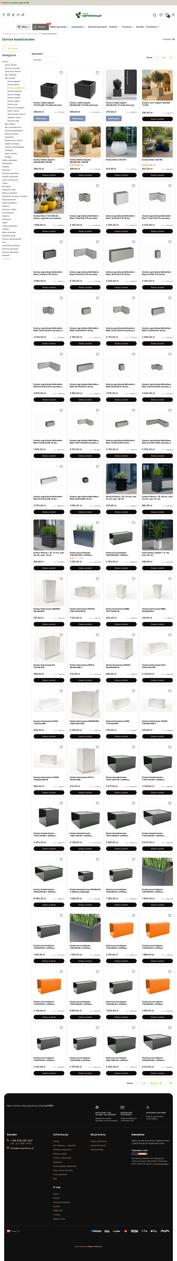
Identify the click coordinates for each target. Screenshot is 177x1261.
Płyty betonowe (9, 199)
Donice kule (12, 104)
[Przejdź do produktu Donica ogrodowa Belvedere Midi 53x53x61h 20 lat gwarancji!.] (121, 366)
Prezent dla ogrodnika (11, 239)
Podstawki (9, 137)
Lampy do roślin (9, 189)
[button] (61, 73)
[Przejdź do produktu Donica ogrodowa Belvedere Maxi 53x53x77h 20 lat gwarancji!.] (157, 254)
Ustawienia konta (98, 1145)
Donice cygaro (13, 101)
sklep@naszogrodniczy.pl (22, 1148)
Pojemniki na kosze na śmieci (14, 196)
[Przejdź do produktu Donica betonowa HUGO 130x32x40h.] (48, 703)
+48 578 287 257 (21, 1140)
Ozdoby (5, 229)
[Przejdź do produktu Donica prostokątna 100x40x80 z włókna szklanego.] (157, 871)
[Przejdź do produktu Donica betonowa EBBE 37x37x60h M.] (121, 591)
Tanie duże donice (13, 71)
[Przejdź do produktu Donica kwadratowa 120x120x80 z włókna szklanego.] (48, 815)
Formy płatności (60, 1174)
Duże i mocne (13, 111)
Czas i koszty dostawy (63, 1170)
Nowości (6, 255)
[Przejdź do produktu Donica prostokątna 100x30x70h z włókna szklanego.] (85, 535)
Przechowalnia (97, 1149)
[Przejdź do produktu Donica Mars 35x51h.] (121, 142)
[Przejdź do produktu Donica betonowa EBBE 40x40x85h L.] (157, 591)
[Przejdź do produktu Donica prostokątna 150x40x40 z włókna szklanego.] (121, 984)
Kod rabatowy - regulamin (64, 1145)
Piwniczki (6, 170)
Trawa (4, 183)
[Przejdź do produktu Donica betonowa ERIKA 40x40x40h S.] (85, 647)
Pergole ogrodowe (10, 176)
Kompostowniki (8, 236)
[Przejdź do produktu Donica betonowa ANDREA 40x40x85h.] (48, 591)
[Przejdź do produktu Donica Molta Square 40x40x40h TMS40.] (48, 142)
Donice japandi (13, 81)
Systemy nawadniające (14, 147)
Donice (22, 34)
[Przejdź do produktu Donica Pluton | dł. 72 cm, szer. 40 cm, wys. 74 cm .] (48, 535)
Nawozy (5, 206)
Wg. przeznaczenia (13, 127)
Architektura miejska (11, 245)
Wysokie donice (14, 117)
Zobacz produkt (157, 119)
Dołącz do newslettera (142, 1154)
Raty (55, 1178)
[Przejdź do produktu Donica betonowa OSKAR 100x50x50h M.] (48, 759)
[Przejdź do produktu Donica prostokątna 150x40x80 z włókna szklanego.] (157, 984)
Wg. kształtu (33, 34)
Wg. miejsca (10, 124)
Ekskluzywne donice (13, 140)
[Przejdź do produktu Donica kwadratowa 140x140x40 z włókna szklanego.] (85, 815)
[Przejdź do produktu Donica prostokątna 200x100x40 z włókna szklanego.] (121, 1040)
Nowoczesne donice (16, 114)
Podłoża (5, 167)
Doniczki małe (13, 121)
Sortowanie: (37, 54)
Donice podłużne (14, 91)
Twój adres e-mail (139, 1150)
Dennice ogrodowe (10, 252)
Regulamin (57, 1162)
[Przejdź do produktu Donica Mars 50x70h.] (157, 142)
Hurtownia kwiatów (61, 1202)
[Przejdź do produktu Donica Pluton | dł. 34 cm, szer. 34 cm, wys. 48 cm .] (121, 478)
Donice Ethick (11, 65)
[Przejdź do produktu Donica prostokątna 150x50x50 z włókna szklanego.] (48, 1040)
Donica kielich (13, 84)
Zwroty (56, 1141)
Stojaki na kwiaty (12, 144)
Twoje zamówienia (99, 1141)
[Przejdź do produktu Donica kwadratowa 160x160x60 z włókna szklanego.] (157, 815)
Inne (4, 242)
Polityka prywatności (62, 1149)
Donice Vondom (11, 134)
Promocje (6, 258)
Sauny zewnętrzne (10, 180)
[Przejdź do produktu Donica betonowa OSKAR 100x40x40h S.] (157, 703)
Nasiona (5, 216)
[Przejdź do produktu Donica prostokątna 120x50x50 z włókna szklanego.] (157, 927)
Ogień (4, 222)
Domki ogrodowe (9, 203)
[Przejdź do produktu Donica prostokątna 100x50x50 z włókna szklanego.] (48, 927)
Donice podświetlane (14, 130)
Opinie (56, 1194)
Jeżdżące (9, 150)
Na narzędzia (7, 213)
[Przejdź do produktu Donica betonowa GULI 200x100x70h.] (157, 647)
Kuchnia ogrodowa (10, 249)
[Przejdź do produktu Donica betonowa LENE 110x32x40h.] (121, 703)
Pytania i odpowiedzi (62, 1158)
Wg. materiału (10, 75)
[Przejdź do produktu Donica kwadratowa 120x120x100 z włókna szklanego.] (121, 759)
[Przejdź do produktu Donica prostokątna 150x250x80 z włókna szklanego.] (85, 984)
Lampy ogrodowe (9, 226)
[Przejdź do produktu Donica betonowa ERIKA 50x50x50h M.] (121, 647)
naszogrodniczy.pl (9, 34)
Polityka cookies (60, 1154)
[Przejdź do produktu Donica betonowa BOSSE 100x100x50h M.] (85, 591)
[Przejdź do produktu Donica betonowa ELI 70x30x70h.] (48, 647)
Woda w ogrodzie (9, 193)
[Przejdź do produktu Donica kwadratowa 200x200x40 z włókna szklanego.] (48, 871)
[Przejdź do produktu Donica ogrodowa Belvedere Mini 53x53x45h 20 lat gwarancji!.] (85, 478)
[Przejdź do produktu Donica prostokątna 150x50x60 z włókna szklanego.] (85, 1040)
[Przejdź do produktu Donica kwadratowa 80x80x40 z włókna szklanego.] (85, 871)
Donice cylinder (14, 98)
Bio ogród (6, 186)
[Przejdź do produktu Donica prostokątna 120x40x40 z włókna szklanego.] (85, 927)
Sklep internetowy (88, 1246)
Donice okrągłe (13, 94)
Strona (149, 57)
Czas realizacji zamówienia (64, 1166)
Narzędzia (6, 219)
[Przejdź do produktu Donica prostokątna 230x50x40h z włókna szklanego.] (121, 535)
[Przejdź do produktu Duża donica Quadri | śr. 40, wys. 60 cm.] (157, 535)
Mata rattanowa (9, 232)
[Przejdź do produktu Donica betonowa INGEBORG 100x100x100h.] (85, 703)
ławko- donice (11, 153)
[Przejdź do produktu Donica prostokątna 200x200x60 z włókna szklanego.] (157, 1040)
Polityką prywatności (160, 1164)
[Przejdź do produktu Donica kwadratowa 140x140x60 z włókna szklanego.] (121, 815)
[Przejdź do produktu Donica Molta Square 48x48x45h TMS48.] (85, 142)
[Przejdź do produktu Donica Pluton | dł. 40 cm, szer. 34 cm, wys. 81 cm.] (157, 478)
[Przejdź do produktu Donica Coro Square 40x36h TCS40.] (157, 85)
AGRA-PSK (58, 1210)
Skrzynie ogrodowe (10, 173)
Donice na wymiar (12, 68)
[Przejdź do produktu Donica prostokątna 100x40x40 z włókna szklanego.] (121, 871)
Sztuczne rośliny (9, 209)
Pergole (8, 157)
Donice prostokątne (15, 107)
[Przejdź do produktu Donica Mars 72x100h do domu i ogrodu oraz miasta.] (48, 198)
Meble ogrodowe (9, 160)
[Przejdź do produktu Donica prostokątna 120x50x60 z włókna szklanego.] (48, 984)
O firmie (56, 1215)
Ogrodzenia (7, 163)
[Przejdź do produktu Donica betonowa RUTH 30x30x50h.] (85, 759)
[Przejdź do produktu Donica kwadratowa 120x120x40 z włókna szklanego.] (157, 759)
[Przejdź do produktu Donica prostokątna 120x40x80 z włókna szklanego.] (121, 927)
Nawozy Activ (59, 1219)
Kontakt (56, 1198)
